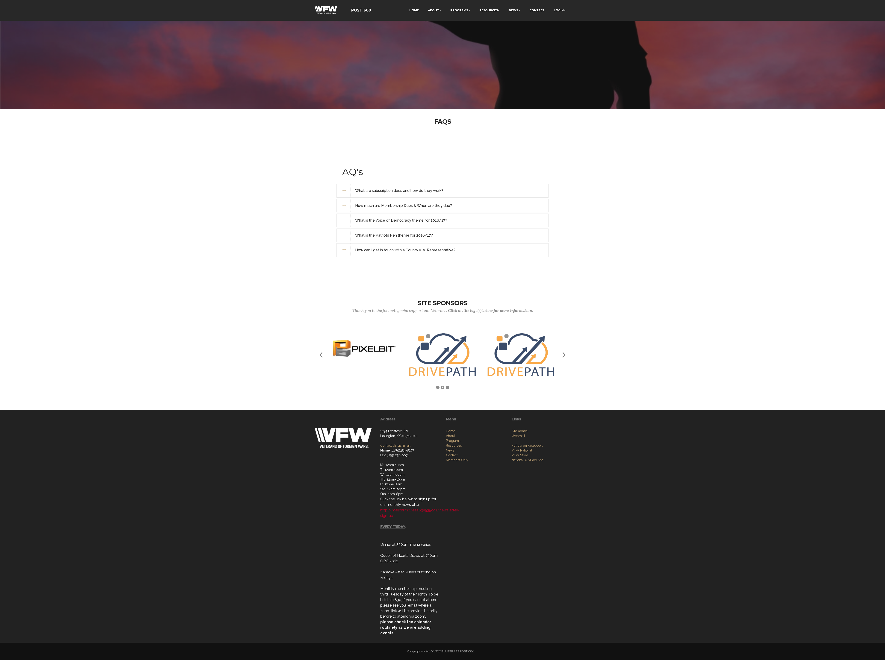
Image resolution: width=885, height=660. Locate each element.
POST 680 (361, 10)
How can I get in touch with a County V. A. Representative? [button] (405, 250)
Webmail (518, 436)
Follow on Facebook (527, 445)
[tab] (442, 191)
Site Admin (520, 431)
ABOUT (433, 10)
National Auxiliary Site (527, 460)
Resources (454, 445)
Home (450, 431)
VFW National (522, 450)
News (450, 450)
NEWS (513, 10)
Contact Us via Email (395, 445)
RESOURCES (488, 10)
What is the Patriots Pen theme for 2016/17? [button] (394, 235)
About (450, 436)
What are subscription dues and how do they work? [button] (399, 190)
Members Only (457, 460)
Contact (451, 455)
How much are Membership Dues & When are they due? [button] (403, 205)
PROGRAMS (459, 10)
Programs (453, 441)
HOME (414, 10)
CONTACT (537, 10)
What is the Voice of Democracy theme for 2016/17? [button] (401, 220)
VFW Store (520, 455)
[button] (321, 354)
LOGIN (559, 10)
